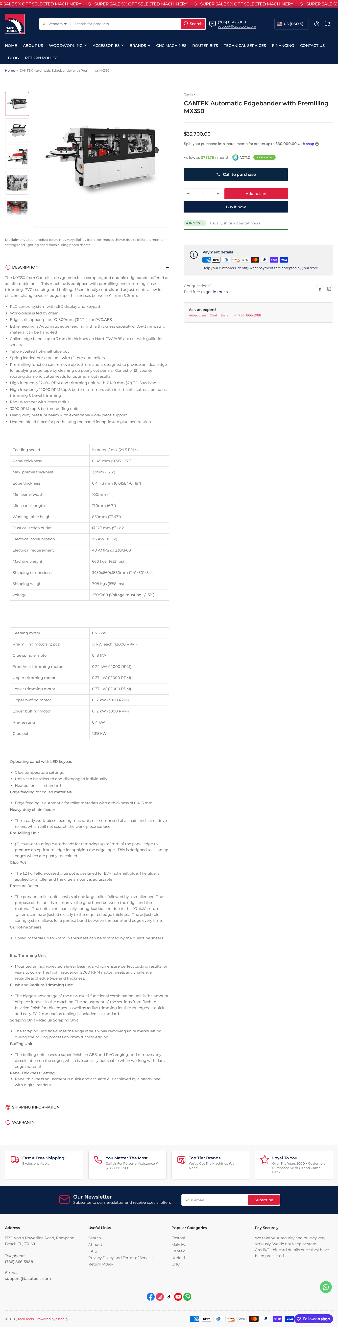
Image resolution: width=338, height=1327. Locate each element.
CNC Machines (171, 45)
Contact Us (312, 45)
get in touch (217, 291)
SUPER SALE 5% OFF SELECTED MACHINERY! (141, 3)
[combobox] (138, 24)
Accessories (106, 45)
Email (226, 315)
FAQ (92, 1251)
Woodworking (66, 45)
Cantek (189, 94)
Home (11, 45)
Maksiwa (179, 1244)
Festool (178, 1237)
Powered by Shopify (52, 1319)
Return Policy (41, 58)
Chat (214, 315)
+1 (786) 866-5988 (247, 315)
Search (94, 1237)
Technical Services (245, 45)
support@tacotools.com (237, 26)
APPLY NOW (264, 157)
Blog (13, 58)
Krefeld (178, 1257)
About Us (33, 45)
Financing (283, 45)
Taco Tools (26, 1319)
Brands (138, 45)
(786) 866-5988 (232, 22)
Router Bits (205, 45)
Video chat (198, 315)
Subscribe (264, 1200)
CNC (175, 1264)
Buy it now (236, 207)
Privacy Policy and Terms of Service (120, 1257)
